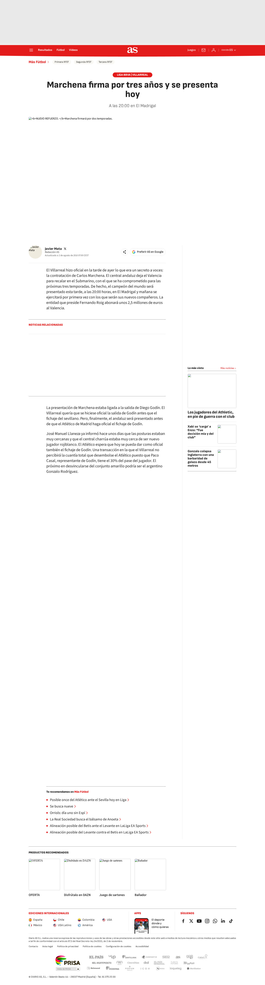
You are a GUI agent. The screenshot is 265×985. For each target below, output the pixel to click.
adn (190, 957)
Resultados (45, 50)
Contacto (33, 946)
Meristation (194, 968)
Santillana (129, 957)
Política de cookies (92, 946)
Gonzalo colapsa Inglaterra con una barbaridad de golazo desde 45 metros (201, 458)
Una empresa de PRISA (68, 960)
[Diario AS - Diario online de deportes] (132, 50)
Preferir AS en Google (150, 252)
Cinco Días (133, 963)
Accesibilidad (142, 946)
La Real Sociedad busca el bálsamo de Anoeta (84, 819)
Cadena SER (166, 957)
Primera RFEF (62, 61)
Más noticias (227, 368)
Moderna (112, 968)
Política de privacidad (67, 946)
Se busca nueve (61, 806)
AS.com (178, 957)
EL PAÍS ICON (145, 968)
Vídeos (73, 50)
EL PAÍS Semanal (159, 963)
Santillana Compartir (149, 957)
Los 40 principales (112, 957)
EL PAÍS (96, 957)
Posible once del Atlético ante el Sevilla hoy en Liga (88, 799)
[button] (124, 252)
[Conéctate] (213, 50)
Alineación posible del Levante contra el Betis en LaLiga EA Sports (99, 832)
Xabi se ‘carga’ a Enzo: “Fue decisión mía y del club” (201, 432)
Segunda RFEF (83, 61)
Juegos (191, 50)
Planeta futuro (174, 963)
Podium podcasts (129, 968)
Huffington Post (101, 963)
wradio (120, 963)
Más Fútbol (37, 62)
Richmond (93, 968)
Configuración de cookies (118, 946)
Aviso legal (47, 946)
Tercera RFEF (105, 61)
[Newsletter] (203, 50)
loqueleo (175, 968)
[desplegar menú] (31, 50)
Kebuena (189, 963)
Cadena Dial (146, 963)
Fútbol (61, 50)
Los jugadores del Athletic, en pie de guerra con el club (211, 414)
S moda (160, 968)
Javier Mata (53, 249)
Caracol (202, 957)
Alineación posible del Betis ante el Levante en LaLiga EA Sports (97, 825)
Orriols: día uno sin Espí (67, 812)
